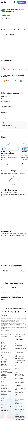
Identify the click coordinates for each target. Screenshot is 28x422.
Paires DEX (3, 348)
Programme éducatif (19, 419)
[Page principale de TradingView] (5, 2)
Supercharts (4, 336)
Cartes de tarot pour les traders (20, 376)
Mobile (2, 381)
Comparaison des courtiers (20, 348)
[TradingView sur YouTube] (9, 312)
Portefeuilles (4, 371)
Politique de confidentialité (20, 386)
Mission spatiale (18, 363)
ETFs (2, 342)
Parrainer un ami (5, 390)
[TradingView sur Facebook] (6, 312)
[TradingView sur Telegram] (19, 312)
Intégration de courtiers (20, 416)
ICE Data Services (22, 318)
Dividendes (3, 364)
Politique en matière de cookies (20, 389)
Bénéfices (3, 362)
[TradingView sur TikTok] (22, 312)
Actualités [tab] (14, 29)
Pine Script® (4, 377)
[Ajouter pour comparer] (15, 81)
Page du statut (18, 396)
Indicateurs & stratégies (6, 406)
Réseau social (4, 387)
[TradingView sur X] (2, 312)
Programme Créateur (6, 391)
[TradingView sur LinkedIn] (15, 312)
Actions (3, 340)
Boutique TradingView (19, 374)
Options (3, 374)
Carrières (17, 368)
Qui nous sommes (18, 362)
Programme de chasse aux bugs (20, 394)
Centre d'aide (18, 366)
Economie (3, 361)
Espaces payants (5, 410)
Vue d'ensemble (18, 345)
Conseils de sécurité (19, 392)
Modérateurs (4, 394)
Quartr (4, 328)
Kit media (17, 369)
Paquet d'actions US (19, 358)
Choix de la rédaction (6, 401)
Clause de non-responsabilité (18, 385)
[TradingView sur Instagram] (12, 312)
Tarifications (17, 338)
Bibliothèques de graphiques (18, 404)
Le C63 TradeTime (19, 378)
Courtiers (17, 346)
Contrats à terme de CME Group (20, 354)
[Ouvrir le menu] (2, 2)
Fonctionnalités (18, 336)
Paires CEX (3, 346)
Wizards (3, 407)
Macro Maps (4, 375)
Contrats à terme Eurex (20, 356)
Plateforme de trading (19, 409)
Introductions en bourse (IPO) (6, 366)
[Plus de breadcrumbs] (7, 6)
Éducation (3, 400)
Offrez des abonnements (20, 341)
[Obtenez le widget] (25, 170)
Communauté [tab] (21, 29)
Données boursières (19, 339)
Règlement (3, 393)
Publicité (16, 414)
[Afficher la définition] (6, 96)
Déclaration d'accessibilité (20, 391)
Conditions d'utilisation (19, 382)
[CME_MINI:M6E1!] (22, 149)
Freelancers (4, 409)
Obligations (3, 343)
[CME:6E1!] (3, 149)
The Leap (17, 349)
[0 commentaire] (8, 164)
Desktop (3, 382)
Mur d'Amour (4, 388)
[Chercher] (14, 2)
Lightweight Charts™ (19, 406)
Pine (2, 349)
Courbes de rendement (6, 372)
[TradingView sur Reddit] (25, 312)
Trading (3, 398)
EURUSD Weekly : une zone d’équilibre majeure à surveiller (9, 152)
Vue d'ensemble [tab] (5, 29)
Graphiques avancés (19, 407)
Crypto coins (4, 345)
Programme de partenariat (20, 417)
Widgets (16, 402)
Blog (16, 365)
